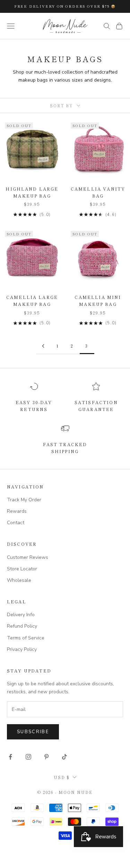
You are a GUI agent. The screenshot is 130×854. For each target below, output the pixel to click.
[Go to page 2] (43, 346)
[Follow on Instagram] (28, 756)
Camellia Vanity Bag (98, 192)
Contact (15, 522)
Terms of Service (25, 638)
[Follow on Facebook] (10, 756)
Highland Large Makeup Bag (32, 192)
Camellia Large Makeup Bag (32, 300)
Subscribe (33, 732)
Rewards (17, 511)
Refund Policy (22, 626)
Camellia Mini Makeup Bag (98, 300)
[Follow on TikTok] (64, 756)
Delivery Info (21, 614)
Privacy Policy (22, 649)
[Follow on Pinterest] (46, 756)
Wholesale (19, 580)
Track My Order (24, 499)
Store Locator (22, 569)
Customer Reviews (27, 557)
